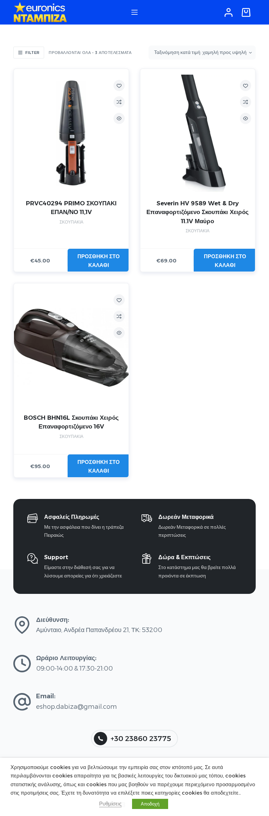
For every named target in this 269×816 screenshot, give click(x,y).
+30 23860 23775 (141, 738)
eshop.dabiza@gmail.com (76, 707)
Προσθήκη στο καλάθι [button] (98, 260)
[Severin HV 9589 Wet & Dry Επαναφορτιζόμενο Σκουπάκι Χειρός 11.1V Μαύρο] (197, 133)
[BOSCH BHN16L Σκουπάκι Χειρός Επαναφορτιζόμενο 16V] (71, 347)
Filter (32, 52)
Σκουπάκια (71, 222)
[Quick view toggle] (119, 118)
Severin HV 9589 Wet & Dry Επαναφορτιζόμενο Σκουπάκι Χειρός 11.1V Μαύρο (197, 212)
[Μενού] (134, 12)
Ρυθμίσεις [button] (110, 804)
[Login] (228, 12)
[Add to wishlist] (119, 85)
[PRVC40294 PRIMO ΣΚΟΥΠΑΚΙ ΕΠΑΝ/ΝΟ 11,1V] (71, 133)
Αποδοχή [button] (150, 804)
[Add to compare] (119, 102)
